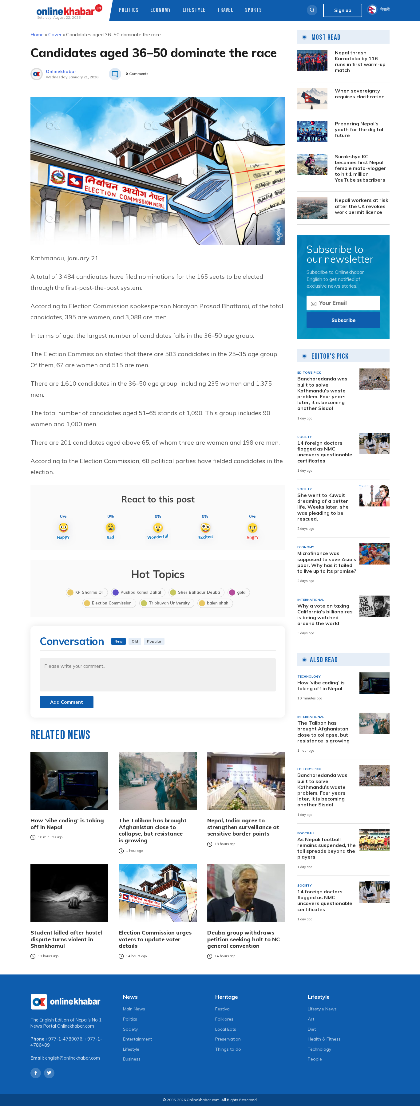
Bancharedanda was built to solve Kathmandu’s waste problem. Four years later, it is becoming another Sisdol (322, 393)
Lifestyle (194, 10)
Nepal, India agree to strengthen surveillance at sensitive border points (243, 827)
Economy (160, 10)
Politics (129, 10)
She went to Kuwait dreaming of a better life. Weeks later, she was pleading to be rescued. (323, 507)
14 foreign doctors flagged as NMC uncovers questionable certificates (324, 452)
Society (130, 1029)
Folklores (224, 1019)
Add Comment (66, 702)
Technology (319, 1049)
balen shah (217, 602)
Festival (223, 1009)
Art (311, 1019)
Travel (225, 10)
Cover (54, 34)
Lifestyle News (322, 1009)
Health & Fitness (324, 1039)
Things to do (228, 1049)
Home (37, 34)
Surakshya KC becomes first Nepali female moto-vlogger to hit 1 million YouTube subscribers (360, 168)
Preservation (228, 1039)
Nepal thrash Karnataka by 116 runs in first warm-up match (360, 61)
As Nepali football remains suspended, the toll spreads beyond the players (326, 848)
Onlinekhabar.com (75, 1026)
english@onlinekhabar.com (72, 1058)
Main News (134, 1009)
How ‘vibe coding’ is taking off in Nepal (67, 823)
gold (241, 592)
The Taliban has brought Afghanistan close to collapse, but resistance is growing (153, 830)
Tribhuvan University (169, 602)
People (315, 1059)
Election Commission (112, 602)
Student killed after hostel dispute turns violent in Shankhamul (66, 939)
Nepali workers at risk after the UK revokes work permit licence (361, 206)
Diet (312, 1029)
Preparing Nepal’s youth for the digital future (359, 129)
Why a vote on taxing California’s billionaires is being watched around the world (325, 615)
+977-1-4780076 (64, 1039)
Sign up (342, 10)
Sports (253, 10)
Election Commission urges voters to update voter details (155, 939)
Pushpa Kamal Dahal (141, 592)
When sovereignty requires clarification (360, 94)
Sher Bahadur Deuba (199, 592)
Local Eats (225, 1029)
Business (132, 1059)
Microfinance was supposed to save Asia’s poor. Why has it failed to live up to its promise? (326, 562)
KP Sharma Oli (89, 592)
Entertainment (137, 1039)
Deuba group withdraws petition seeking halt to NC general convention (243, 939)
